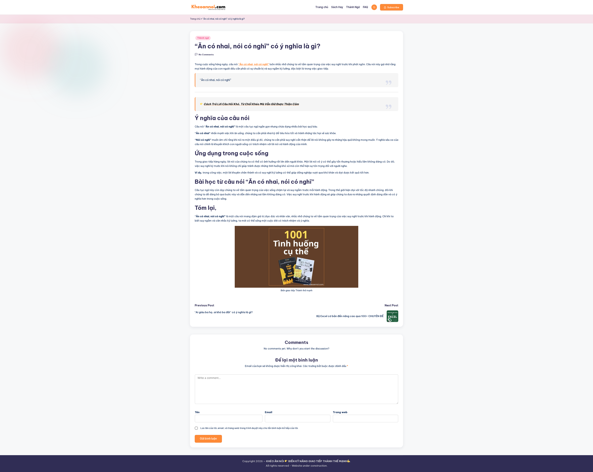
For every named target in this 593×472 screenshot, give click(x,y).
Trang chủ (195, 18)
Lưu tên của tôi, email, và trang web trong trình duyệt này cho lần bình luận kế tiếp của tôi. (249, 428)
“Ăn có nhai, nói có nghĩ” (253, 64)
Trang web (340, 412)
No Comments (206, 54)
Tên (197, 412)
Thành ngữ (203, 38)
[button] (391, 7)
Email (268, 412)
